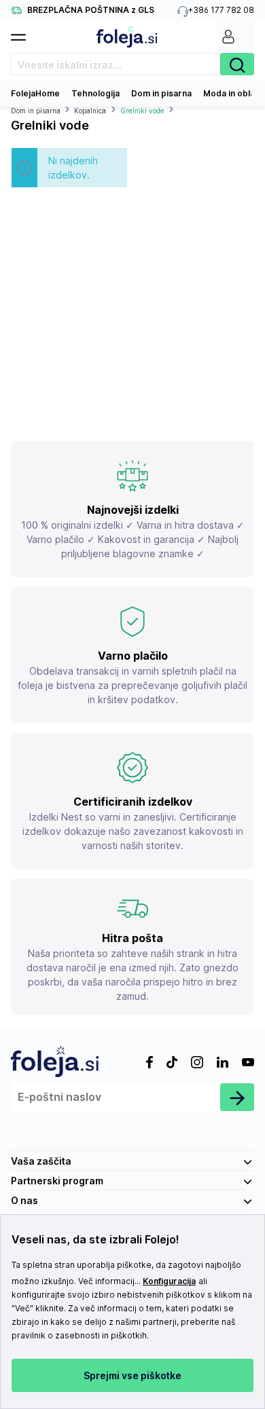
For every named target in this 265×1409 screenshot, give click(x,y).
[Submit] (237, 1097)
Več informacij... (109, 1281)
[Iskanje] (237, 64)
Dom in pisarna (161, 93)
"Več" (22, 1308)
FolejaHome (35, 93)
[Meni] (24, 33)
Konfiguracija (169, 1281)
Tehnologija (95, 93)
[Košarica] (248, 36)
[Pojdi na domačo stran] (127, 37)
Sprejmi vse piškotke (132, 1375)
